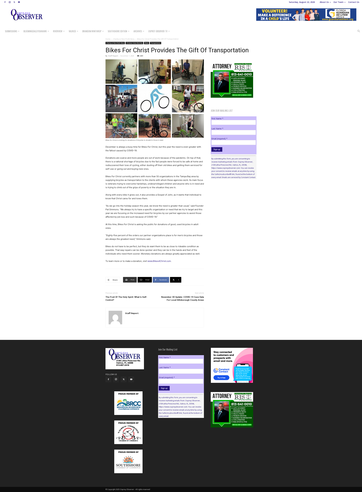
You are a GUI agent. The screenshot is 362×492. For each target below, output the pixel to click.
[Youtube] (19, 2)
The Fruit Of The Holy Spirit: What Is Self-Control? (126, 298)
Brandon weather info (232, 207)
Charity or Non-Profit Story (123, 39)
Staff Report (113, 56)
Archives (137, 31)
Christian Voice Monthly (134, 43)
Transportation (155, 43)
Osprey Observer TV (157, 31)
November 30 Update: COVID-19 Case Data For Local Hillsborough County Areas (182, 298)
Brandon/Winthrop (91, 31)
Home (107, 39)
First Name (217, 118)
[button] (358, 31)
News (146, 43)
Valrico (72, 31)
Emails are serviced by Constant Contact (238, 177)
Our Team (338, 2)
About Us (324, 2)
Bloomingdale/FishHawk (35, 31)
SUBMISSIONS (11, 31)
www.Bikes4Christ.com (159, 261)
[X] (14, 2)
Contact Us (353, 2)
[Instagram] (9, 2)
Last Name (217, 128)
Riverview (57, 31)
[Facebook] (5, 2)
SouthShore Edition (117, 31)
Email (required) (219, 138)
